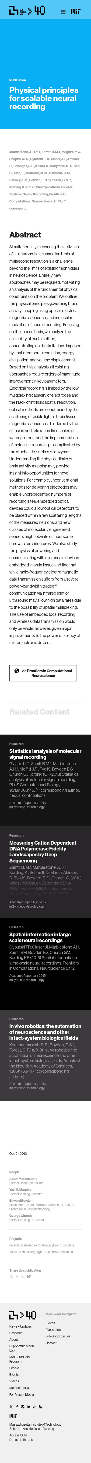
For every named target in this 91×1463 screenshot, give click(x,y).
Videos (14, 1381)
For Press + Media (21, 1394)
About (13, 1339)
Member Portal (19, 1388)
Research (15, 1333)
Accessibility (18, 1435)
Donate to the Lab (21, 1440)
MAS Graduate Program (19, 1359)
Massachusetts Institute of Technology (35, 1424)
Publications (54, 1330)
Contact (51, 1343)
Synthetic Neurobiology (28, 807)
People (14, 1368)
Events (14, 1374)
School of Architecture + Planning (31, 1429)
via (47, 673)
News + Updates (20, 1326)
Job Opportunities (58, 1336)
